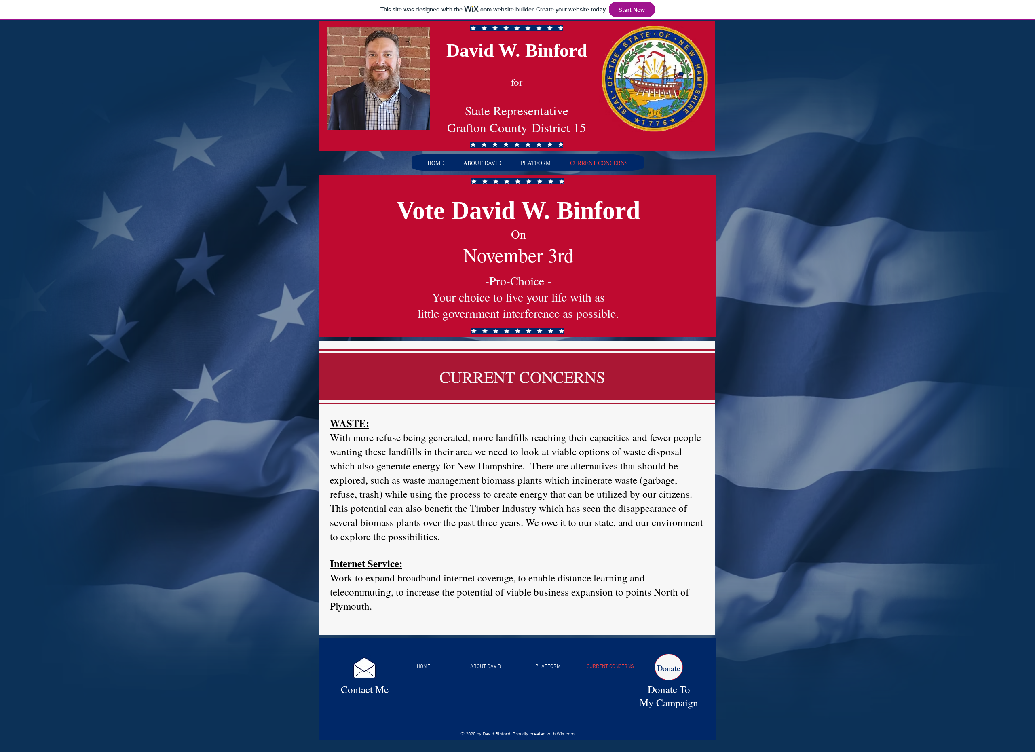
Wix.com (566, 734)
